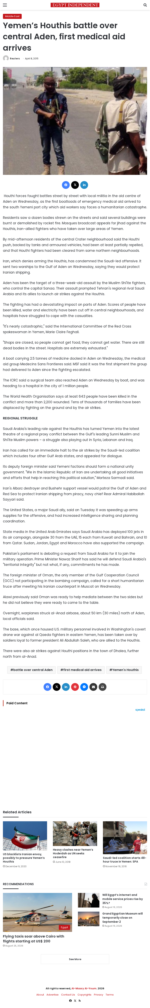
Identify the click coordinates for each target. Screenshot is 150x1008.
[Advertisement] (75, 761)
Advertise (52, 995)
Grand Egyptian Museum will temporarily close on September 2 (122, 918)
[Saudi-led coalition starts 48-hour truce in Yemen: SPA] (125, 837)
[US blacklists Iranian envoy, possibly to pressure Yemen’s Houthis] (25, 836)
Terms (110, 995)
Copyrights (84, 995)
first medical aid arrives (82, 670)
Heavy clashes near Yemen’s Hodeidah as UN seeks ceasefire (73, 853)
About (40, 995)
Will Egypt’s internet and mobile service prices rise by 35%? (122, 899)
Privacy (98, 995)
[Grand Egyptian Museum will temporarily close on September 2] (88, 919)
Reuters (15, 58)
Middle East (12, 16)
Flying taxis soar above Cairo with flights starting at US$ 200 (33, 939)
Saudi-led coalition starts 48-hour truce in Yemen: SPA (124, 860)
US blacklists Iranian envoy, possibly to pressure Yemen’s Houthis (24, 858)
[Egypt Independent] (75, 5)
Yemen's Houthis (125, 670)
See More (75, 959)
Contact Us (68, 995)
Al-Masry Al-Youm (83, 988)
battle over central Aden (33, 670)
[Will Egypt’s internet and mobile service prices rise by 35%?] (88, 900)
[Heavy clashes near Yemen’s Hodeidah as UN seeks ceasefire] (75, 833)
